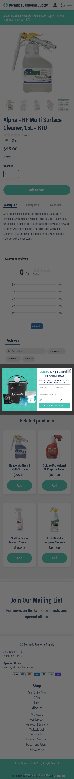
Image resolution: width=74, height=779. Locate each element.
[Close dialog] (68, 371)
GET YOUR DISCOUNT (54, 406)
